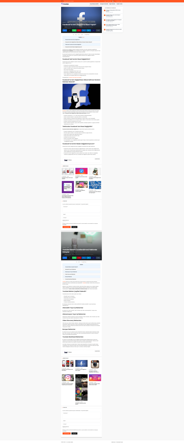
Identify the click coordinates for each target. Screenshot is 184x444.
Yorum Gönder (66, 227)
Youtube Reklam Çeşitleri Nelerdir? (71, 266)
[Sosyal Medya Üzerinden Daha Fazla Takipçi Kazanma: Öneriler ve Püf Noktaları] (68, 187)
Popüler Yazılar (119, 3)
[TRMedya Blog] (65, 4)
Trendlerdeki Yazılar (119, 442)
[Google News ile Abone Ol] (87, 34)
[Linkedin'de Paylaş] (84, 30)
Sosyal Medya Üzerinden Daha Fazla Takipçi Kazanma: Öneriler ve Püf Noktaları (67, 196)
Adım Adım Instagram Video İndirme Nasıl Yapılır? (94, 384)
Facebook (64, 110)
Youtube (64, 281)
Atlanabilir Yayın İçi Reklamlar (70, 269)
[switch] (113, 1)
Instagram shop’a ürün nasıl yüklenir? (67, 178)
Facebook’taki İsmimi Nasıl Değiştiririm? (72, 39)
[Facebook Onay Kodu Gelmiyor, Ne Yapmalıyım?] (95, 185)
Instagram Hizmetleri (104, 3)
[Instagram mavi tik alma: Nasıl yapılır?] (81, 171)
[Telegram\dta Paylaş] (88, 30)
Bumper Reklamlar (68, 276)
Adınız (64, 214)
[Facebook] (107, 1)
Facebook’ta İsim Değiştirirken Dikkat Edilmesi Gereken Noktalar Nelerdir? (78, 42)
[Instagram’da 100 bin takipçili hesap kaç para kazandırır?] (68, 377)
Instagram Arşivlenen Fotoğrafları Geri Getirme (94, 372)
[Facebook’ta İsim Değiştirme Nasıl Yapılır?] (81, 363)
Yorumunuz (65, 206)
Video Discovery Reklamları (69, 274)
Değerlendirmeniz (66, 220)
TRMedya (70, 160)
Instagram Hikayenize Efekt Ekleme (80, 404)
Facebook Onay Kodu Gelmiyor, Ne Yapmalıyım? (95, 192)
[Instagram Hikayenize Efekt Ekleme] (81, 387)
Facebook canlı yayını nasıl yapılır (75, 77)
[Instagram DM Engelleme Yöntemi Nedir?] (81, 184)
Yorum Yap (65, 201)
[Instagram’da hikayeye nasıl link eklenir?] (68, 363)
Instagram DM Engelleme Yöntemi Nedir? (80, 191)
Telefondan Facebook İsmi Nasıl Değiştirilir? (72, 44)
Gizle (83, 37)
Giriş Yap (118, 1)
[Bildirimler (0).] (122, 1)
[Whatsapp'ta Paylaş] (74, 30)
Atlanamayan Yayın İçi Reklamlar (70, 271)
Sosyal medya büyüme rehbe (68, 1)
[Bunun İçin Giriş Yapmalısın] (73, 34)
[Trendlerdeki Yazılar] (62, 1)
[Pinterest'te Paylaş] (79, 30)
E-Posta (65, 217)
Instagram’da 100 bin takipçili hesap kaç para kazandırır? (67, 384)
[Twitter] (109, 1)
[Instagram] (110, 1)
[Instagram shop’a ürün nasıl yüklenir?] (68, 171)
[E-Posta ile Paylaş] (98, 30)
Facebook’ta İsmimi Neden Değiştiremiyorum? (73, 46)
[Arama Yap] (105, 1)
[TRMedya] (66, 352)
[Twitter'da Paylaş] (69, 30)
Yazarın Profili (97, 158)
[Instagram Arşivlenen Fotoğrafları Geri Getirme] (95, 364)
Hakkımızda (113, 442)
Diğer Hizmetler (112, 3)
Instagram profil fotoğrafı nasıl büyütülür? (95, 178)
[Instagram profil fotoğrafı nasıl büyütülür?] (95, 171)
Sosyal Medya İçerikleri (94, 3)
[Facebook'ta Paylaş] (65, 30)
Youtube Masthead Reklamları (70, 279)
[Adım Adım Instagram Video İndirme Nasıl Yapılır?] (95, 377)
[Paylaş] (93, 30)
